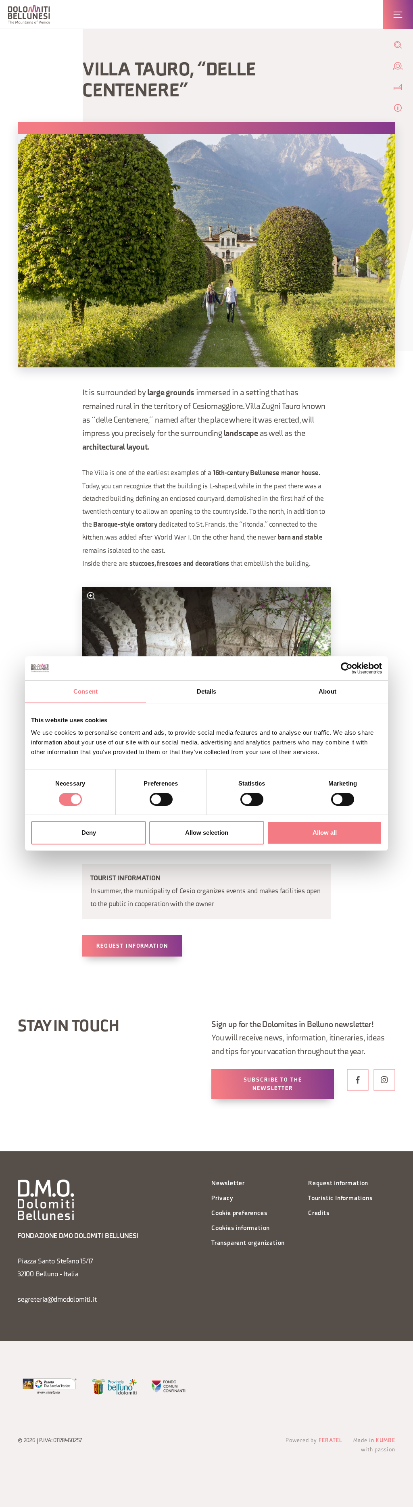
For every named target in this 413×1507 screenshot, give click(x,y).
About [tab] (327, 691)
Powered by (314, 1440)
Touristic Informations (340, 1199)
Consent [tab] (85, 691)
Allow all (325, 832)
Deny (88, 832)
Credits (319, 1214)
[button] (29, 14)
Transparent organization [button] (248, 1243)
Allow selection (206, 832)
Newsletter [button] (228, 1184)
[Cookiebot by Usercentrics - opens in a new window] (346, 668)
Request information (132, 946)
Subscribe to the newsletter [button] (273, 1084)
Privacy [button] (222, 1199)
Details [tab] (207, 691)
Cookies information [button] (240, 1229)
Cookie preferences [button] (239, 1214)
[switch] (161, 799)
